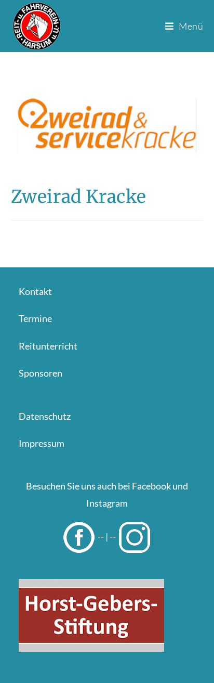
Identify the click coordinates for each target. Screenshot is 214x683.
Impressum (41, 443)
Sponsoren (40, 373)
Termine (35, 318)
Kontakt (35, 291)
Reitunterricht (48, 346)
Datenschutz (45, 416)
